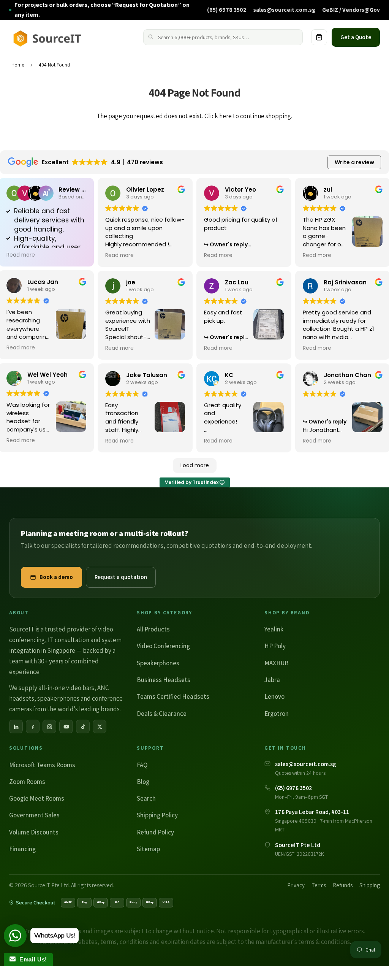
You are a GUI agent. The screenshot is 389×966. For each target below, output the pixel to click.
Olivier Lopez (145, 190)
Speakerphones (158, 663)
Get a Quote (355, 37)
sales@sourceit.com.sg (284, 9)
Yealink (273, 629)
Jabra (272, 680)
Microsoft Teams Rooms (42, 765)
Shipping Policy (157, 815)
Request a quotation (121, 577)
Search (146, 798)
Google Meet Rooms (36, 798)
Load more (194, 465)
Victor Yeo (240, 190)
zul (328, 190)
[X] (99, 726)
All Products (153, 629)
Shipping (369, 885)
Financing (22, 849)
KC (229, 375)
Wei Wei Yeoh (47, 375)
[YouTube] (66, 726)
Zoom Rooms (27, 781)
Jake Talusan (146, 375)
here (225, 116)
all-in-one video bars (66, 688)
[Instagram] (49, 726)
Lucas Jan (42, 282)
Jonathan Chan (347, 375)
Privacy (296, 885)
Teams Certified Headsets (173, 696)
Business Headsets (163, 680)
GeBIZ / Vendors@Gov (351, 9)
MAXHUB (276, 663)
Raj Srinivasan (345, 282)
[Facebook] (33, 726)
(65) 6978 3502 (227, 9)
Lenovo (274, 696)
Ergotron (276, 713)
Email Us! (31, 959)
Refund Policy (155, 832)
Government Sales (34, 815)
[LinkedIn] (16, 726)
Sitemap (148, 849)
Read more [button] (20, 255)
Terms (319, 885)
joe (130, 282)
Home (17, 65)
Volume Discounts (34, 832)
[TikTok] (83, 726)
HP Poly (275, 646)
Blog (143, 781)
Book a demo (56, 577)
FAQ (142, 765)
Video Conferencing (163, 646)
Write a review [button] (354, 162)
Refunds (343, 885)
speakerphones (58, 698)
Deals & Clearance (162, 713)
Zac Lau (236, 282)
